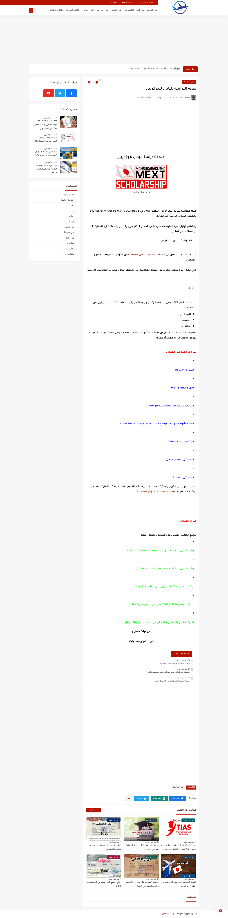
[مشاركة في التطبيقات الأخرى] (129, 798)
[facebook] (71, 93)
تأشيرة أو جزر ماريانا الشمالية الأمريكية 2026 (158, 69)
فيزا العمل (116, 10)
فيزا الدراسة (102, 10)
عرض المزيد (93, 810)
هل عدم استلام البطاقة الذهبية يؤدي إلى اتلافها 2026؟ (46, 169)
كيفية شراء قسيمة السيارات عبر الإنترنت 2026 (45, 139)
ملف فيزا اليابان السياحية (142, 255)
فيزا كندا (140, 10)
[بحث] (31, 10)
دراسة (71, 210)
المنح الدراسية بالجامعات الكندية (175, 664)
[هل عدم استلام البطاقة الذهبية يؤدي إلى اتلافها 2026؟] (68, 167)
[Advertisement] (114, 40)
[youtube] (48, 93)
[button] (177, 798)
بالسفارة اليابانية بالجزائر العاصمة (157, 491)
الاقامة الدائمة (67, 199)
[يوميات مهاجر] (180, 7)
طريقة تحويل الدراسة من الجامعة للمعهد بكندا (169, 672)
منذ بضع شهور (188, 842)
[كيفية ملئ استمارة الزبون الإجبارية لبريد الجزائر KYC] (68, 153)
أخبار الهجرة (88, 10)
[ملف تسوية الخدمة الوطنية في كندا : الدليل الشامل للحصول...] (68, 122)
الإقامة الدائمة (73, 10)
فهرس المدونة (127, 3)
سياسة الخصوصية (146, 3)
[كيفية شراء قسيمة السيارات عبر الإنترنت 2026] (68, 139)
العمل (71, 205)
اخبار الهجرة (68, 194)
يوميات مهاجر (168, 914)
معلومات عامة (56, 10)
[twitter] (60, 93)
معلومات (70, 243)
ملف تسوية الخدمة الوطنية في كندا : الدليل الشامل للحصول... (45, 125)
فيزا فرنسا (152, 10)
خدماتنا (114, 3)
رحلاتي (71, 216)
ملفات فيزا (129, 10)
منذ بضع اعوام (182, 660)
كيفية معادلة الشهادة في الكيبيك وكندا (172, 681)
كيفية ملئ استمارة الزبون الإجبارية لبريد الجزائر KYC (46, 153)
